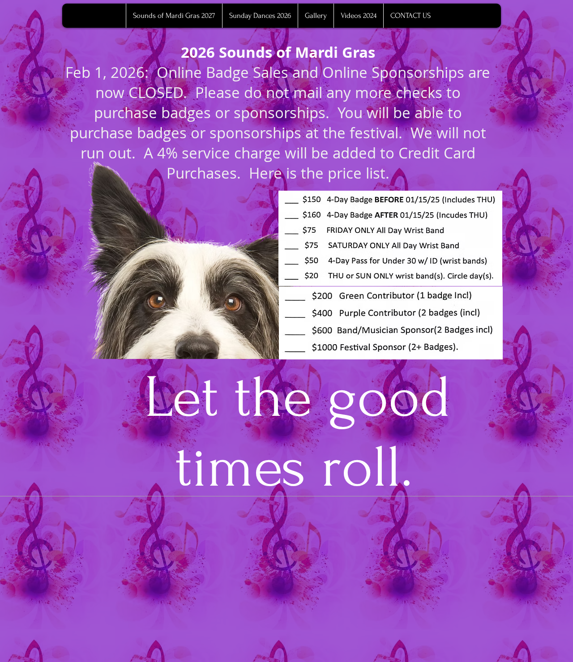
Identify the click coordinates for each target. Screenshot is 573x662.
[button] (316, 16)
